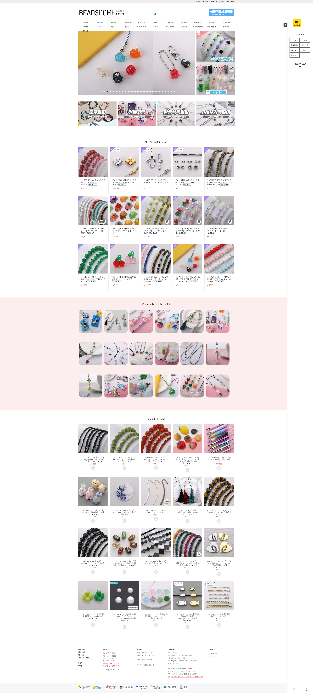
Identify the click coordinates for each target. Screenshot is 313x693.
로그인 (198, 1)
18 (156, 91)
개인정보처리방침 (84, 658)
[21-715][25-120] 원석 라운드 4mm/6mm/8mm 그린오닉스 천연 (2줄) (93, 279)
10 (132, 91)
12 (138, 91)
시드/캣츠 (184, 22)
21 (165, 91)
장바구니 (230, 1)
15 (147, 91)
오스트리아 (226, 22)
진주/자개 (212, 22)
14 (144, 91)
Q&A (294, 40)
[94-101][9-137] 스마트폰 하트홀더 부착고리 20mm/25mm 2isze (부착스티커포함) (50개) (219, 563)
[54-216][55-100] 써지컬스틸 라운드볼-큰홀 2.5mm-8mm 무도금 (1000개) (187, 182)
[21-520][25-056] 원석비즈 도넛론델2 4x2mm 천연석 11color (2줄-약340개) (156, 279)
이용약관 (81, 655)
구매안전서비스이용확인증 (146, 665)
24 (174, 91)
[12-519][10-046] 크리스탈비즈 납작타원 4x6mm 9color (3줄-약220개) (93, 231)
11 (135, 91)
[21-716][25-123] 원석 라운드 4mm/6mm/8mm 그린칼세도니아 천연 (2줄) (124, 459)
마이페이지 (213, 1)
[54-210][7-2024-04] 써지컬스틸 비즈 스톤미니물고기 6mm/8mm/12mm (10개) (188, 616)
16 (150, 91)
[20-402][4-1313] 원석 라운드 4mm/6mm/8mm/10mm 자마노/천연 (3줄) (156, 459)
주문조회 (221, 1)
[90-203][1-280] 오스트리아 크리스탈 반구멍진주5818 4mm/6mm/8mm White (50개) (124, 616)
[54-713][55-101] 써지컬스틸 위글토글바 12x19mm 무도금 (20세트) (156, 182)
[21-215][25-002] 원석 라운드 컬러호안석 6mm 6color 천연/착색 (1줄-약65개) (187, 563)
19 (159, 91)
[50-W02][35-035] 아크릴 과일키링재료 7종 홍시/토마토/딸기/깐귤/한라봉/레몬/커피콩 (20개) (188, 459)
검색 (154, 14)
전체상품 (85, 31)
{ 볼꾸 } (127, 27)
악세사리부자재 (212, 27)
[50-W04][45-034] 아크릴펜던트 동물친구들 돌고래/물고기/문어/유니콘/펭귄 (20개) (187, 279)
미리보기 (93, 468)
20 (162, 91)
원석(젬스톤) (198, 22)
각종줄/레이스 (198, 27)
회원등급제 (294, 45)
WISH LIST (294, 55)
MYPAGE (294, 50)
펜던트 (113, 27)
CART (305, 50)
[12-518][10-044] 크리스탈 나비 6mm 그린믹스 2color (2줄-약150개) (156, 231)
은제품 (155, 27)
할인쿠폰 (305, 45)
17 (153, 91)
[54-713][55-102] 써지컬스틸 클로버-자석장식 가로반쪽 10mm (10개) (124, 182)
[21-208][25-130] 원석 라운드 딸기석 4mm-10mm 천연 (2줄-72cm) (93, 182)
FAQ (305, 40)
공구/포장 (226, 27)
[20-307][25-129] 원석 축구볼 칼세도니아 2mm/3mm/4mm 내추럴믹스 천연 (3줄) (219, 182)
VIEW (190, 668)
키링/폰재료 (128, 22)
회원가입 (205, 1)
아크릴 (85, 27)
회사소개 (81, 649)
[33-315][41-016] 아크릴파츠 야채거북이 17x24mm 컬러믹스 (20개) (124, 231)
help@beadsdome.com (179, 661)
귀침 (155, 22)
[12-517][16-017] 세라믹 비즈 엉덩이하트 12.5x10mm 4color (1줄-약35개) (219, 279)
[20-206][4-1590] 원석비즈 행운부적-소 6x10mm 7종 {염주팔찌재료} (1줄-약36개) (124, 563)
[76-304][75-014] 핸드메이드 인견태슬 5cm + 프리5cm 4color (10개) (187, 512)
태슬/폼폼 (184, 27)
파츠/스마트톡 (141, 27)
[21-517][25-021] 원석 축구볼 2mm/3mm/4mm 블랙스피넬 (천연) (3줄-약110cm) (93, 459)
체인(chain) (170, 27)
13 (141, 91)
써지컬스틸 (141, 22)
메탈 (99, 27)
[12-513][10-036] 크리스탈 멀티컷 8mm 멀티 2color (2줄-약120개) (187, 231)
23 (171, 91)
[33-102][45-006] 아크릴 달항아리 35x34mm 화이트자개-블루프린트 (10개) (124, 512)
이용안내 (81, 652)
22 (168, 91)
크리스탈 (170, 22)
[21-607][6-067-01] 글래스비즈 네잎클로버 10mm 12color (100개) (156, 616)
